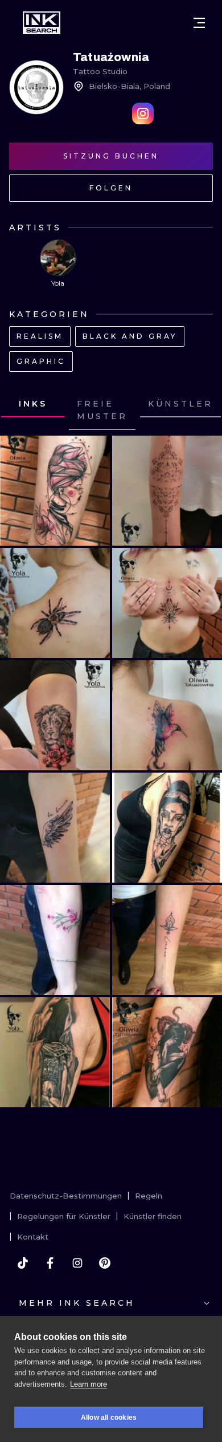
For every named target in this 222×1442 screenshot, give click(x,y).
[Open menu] (199, 22)
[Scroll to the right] (202, 410)
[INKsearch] (41, 23)
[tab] (102, 410)
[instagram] (77, 1263)
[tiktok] (22, 1263)
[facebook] (50, 1263)
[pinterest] (104, 1263)
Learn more (88, 1384)
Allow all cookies (109, 1417)
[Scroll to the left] (19, 410)
